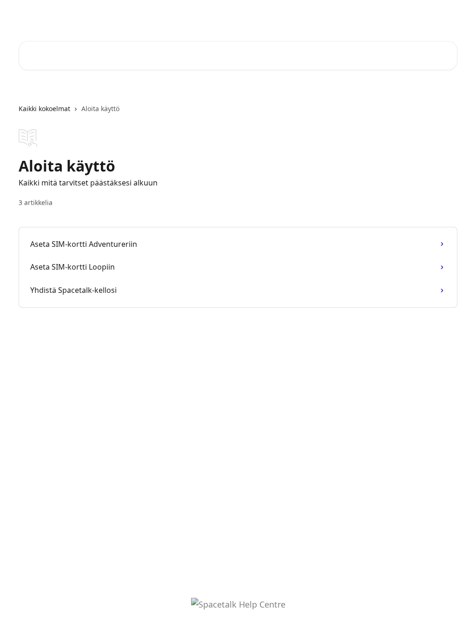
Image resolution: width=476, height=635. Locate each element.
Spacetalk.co (387, 15)
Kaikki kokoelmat (44, 108)
